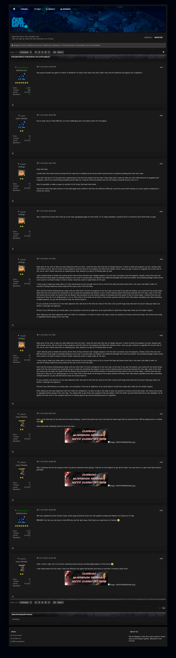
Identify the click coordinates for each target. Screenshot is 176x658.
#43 (161, 164)
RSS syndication (18, 641)
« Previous (24, 52)
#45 (161, 259)
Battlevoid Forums (35, 45)
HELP (38, 9)
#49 (161, 510)
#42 (161, 116)
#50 (161, 559)
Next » (60, 52)
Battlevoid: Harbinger (52, 45)
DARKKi (23, 414)
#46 (161, 335)
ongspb (23, 164)
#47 (161, 414)
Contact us (16, 638)
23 (55, 52)
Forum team (17, 635)
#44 (161, 211)
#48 (161, 462)
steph (23, 116)
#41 (161, 67)
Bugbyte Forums (20, 45)
